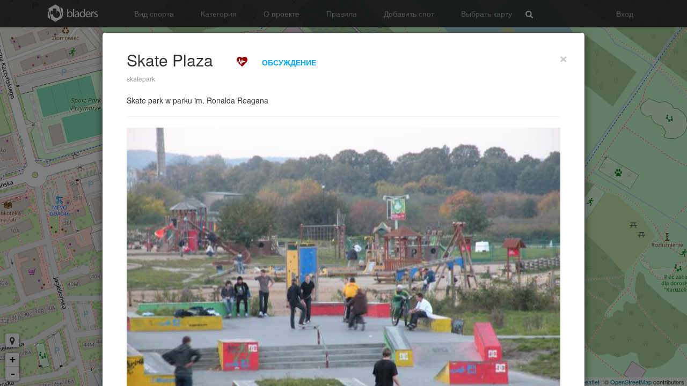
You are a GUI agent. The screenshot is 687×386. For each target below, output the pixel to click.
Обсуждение (289, 62)
